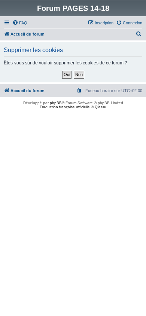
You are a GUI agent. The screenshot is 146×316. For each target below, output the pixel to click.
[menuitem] (19, 22)
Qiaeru (100, 107)
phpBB (56, 103)
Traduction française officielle (65, 107)
